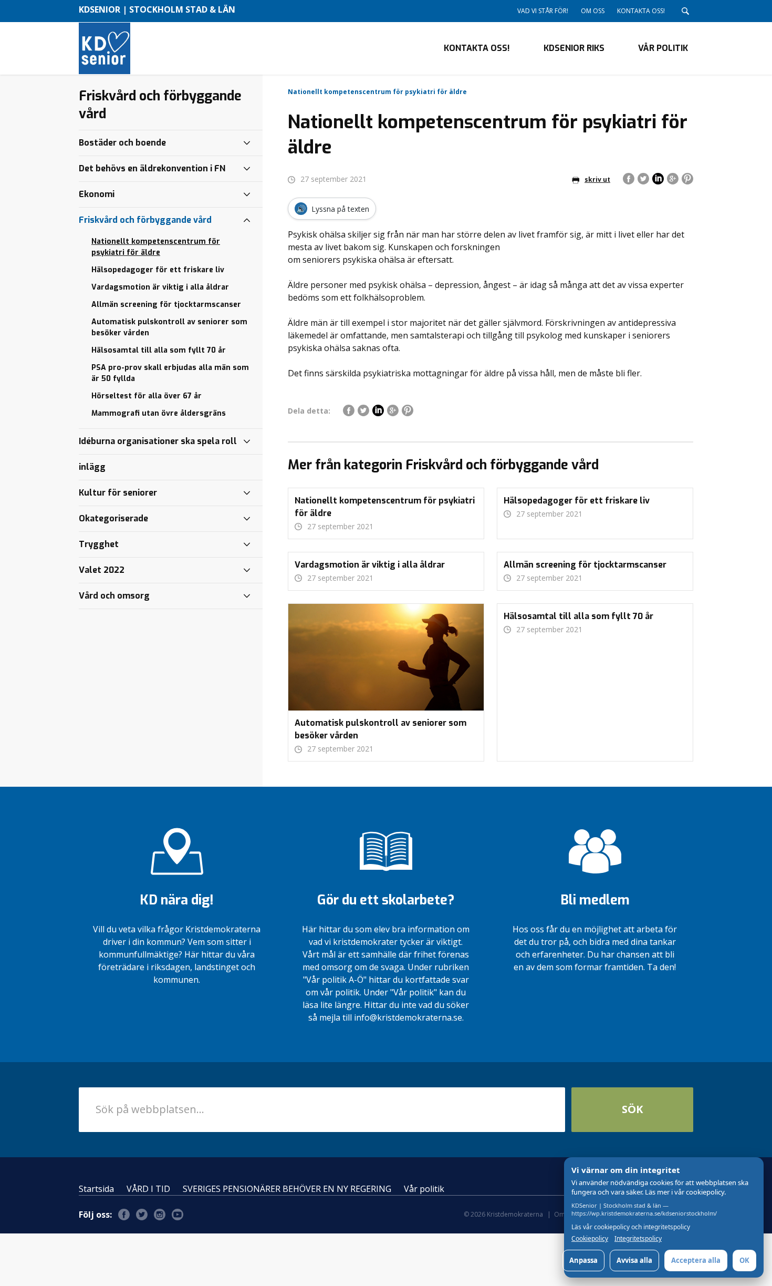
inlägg (92, 466)
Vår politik (663, 48)
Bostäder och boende (122, 142)
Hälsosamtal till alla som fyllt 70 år (158, 350)
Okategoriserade (113, 518)
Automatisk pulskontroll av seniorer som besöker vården (169, 327)
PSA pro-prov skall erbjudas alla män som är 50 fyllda (170, 373)
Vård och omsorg (114, 595)
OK (744, 1260)
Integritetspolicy (638, 1238)
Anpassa (583, 1260)
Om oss (592, 10)
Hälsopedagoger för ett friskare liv (157, 270)
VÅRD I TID (148, 1189)
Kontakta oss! (641, 10)
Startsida (96, 1189)
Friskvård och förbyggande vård (145, 219)
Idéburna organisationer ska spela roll (158, 441)
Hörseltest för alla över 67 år (146, 396)
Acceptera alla (696, 1260)
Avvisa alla (634, 1260)
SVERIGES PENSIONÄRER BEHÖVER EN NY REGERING (287, 1189)
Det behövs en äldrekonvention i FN (152, 168)
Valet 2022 (101, 569)
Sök (632, 1109)
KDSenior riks (574, 48)
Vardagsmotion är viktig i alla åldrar (160, 287)
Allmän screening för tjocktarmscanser (166, 305)
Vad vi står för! (542, 10)
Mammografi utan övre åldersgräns (158, 413)
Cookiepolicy (589, 1238)
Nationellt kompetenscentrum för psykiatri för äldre (155, 247)
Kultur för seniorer (118, 492)
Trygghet (99, 544)
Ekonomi (96, 194)
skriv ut (597, 179)
